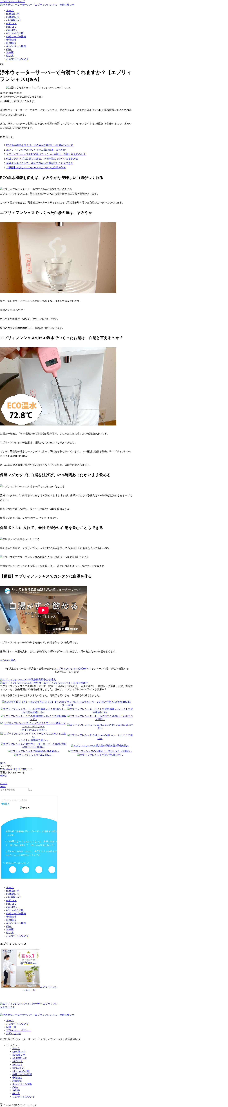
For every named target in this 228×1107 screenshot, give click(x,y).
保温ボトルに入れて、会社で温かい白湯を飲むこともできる (39, 163)
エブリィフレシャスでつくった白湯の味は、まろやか (36, 149)
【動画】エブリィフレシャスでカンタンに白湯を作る (36, 167)
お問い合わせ (13, 1033)
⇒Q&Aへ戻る (8, 660)
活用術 (10, 929)
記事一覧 (11, 1027)
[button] (31, 769)
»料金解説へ (52, 751)
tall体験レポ (12, 890)
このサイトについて (17, 935)
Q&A (3, 763)
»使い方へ (117, 755)
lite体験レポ (12, 894)
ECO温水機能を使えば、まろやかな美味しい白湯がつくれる (39, 145)
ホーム (10, 887)
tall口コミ (11, 900)
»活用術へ (126, 751)
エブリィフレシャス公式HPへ (72, 668)
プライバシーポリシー (18, 1030)
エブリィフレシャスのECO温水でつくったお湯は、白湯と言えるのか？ (46, 154)
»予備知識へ (122, 745)
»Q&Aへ (48, 755)
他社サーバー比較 (16, 913)
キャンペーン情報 (16, 923)
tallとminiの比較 (14, 910)
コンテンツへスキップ (12, 1)
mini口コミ (12, 907)
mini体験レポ (13, 897)
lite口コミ (11, 903)
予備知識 (11, 916)
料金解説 (11, 920)
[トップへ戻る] (1, 1103)
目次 (2, 137)
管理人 (5, 804)
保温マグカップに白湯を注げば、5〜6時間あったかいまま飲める (42, 158)
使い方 (10, 932)
